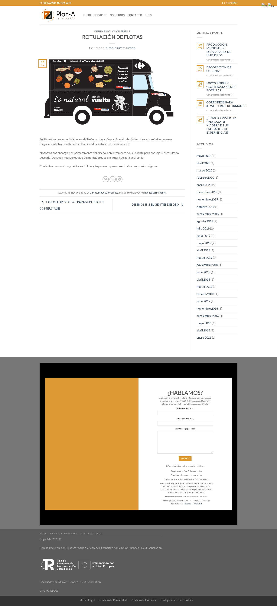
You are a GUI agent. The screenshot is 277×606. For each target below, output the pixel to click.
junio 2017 (203, 301)
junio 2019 (203, 235)
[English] (265, 5)
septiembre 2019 (208, 214)
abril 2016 (203, 330)
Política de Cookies (143, 600)
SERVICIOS (100, 15)
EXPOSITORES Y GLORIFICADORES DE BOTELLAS (221, 86)
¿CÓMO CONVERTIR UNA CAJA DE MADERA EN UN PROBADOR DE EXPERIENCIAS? (221, 125)
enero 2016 (204, 337)
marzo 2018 (204, 286)
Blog (148, 15)
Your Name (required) (185, 408)
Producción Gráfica (117, 31)
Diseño (98, 31)
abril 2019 (203, 250)
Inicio (87, 15)
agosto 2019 (205, 221)
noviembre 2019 (207, 199)
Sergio (131, 48)
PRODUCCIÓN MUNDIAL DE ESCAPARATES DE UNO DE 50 (218, 50)
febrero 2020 (205, 177)
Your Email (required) (185, 419)
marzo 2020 (204, 170)
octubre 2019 (205, 206)
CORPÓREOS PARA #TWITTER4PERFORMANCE (226, 104)
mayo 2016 (204, 323)
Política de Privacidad (193, 504)
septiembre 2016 (208, 316)
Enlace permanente (155, 192)
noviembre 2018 (207, 264)
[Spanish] (271, 5)
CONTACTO (134, 15)
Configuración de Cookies (176, 600)
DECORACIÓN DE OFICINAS (218, 69)
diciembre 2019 (207, 192)
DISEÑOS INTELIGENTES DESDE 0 (155, 204)
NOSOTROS (117, 15)
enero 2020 (204, 185)
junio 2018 (203, 272)
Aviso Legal (87, 600)
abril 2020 (203, 163)
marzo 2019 (204, 257)
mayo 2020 (204, 155)
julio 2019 (203, 228)
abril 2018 (203, 279)
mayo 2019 (204, 243)
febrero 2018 (205, 294)
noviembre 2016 (207, 308)
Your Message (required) (185, 429)
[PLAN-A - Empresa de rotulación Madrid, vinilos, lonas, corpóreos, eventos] (58, 15)
